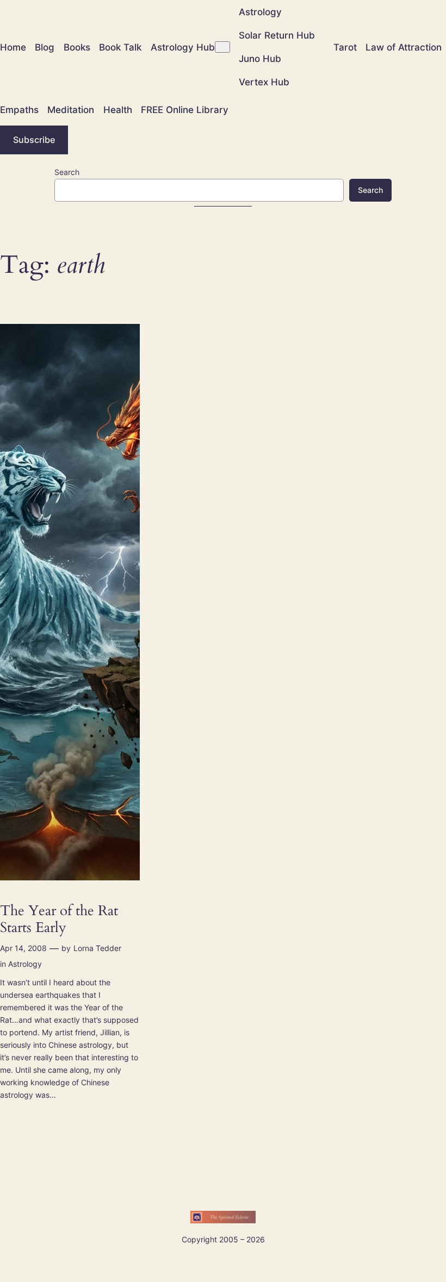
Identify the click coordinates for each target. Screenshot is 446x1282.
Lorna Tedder (97, 948)
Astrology (25, 963)
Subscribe (34, 139)
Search (66, 172)
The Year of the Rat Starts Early (59, 919)
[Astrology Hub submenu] (222, 47)
